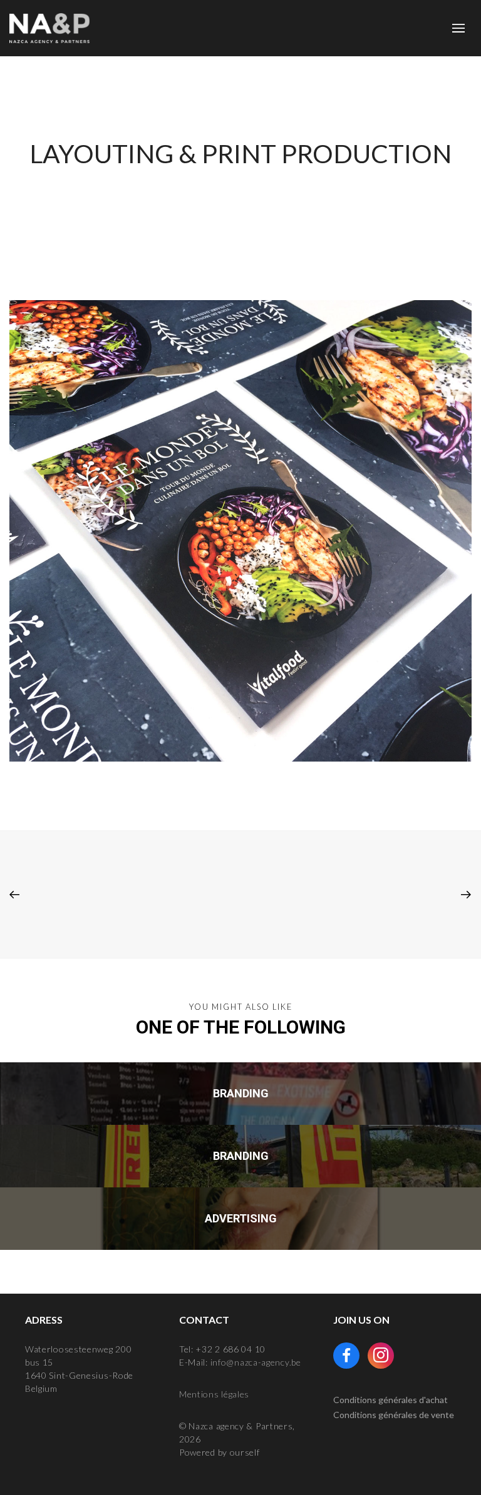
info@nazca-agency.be (255, 1362)
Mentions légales (214, 1394)
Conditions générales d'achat (390, 1399)
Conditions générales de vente (393, 1414)
